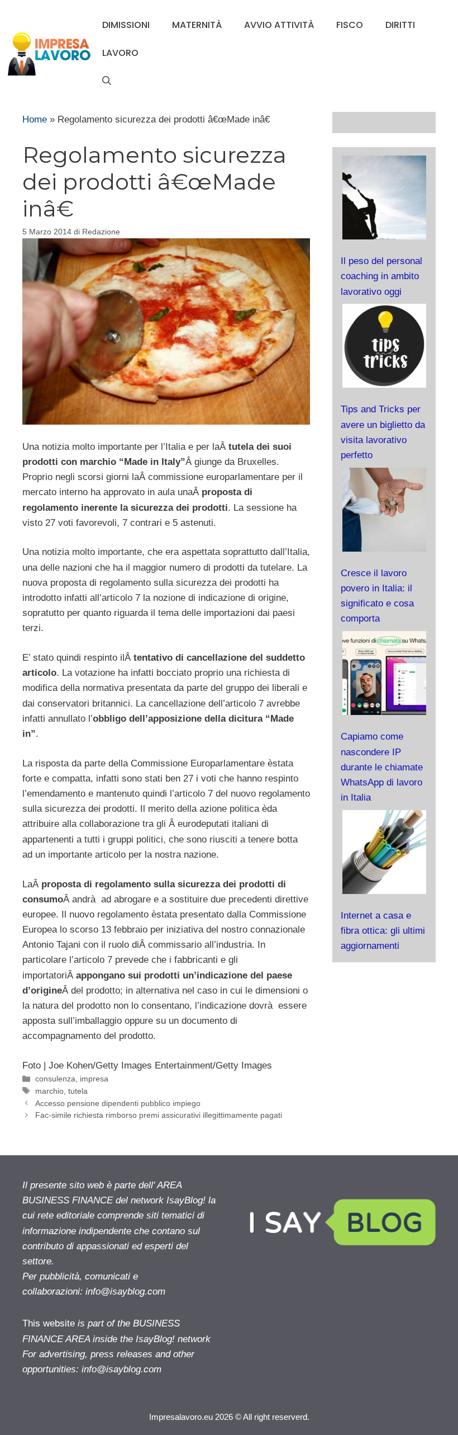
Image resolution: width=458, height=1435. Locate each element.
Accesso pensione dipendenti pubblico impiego (118, 1103)
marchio (49, 1090)
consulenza (55, 1078)
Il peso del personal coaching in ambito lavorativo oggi (381, 276)
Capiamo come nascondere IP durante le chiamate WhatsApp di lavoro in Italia (382, 767)
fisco (349, 24)
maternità (197, 24)
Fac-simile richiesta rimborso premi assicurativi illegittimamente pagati (158, 1115)
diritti (400, 24)
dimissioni (126, 24)
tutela (78, 1090)
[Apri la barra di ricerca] (106, 81)
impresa (94, 1078)
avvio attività (279, 24)
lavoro (120, 52)
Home (34, 119)
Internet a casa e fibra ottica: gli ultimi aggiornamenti (383, 930)
